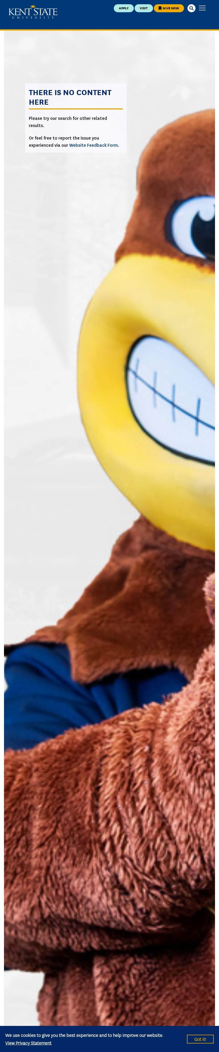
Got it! (200, 1038)
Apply (124, 8)
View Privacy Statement (28, 1042)
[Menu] (202, 8)
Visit (144, 8)
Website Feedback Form (93, 145)
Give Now (170, 8)
